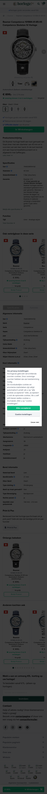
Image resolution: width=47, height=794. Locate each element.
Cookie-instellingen (23, 414)
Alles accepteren (23, 408)
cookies (17, 376)
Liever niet (35, 422)
